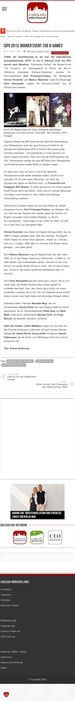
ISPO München (45, 361)
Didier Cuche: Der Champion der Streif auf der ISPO (52, 384)
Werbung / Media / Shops (13, 651)
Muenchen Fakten (10, 605)
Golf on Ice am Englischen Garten (21, 377)
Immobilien (6, 589)
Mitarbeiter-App (8, 620)
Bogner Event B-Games (20, 361)
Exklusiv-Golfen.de (10, 631)
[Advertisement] (37, 439)
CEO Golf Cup (8, 636)
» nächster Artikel (60, 53)
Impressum (6, 657)
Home (2, 36)
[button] (6, 695)
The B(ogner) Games (14, 365)
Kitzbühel (5, 600)
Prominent (55, 51)
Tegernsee (6, 594)
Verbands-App (8, 626)
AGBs (4, 668)
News (46, 51)
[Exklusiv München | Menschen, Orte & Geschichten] (37, 12)
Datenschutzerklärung (12, 662)
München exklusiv (15, 36)
